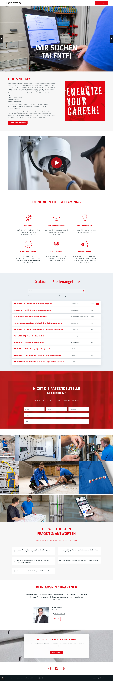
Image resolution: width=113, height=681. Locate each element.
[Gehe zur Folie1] (55, 70)
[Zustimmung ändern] (2, 678)
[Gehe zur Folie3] (58, 70)
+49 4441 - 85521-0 (59, 614)
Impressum (11, 678)
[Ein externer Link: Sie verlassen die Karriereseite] (14, 3)
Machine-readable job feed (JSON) (33, 678)
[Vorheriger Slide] (1, 39)
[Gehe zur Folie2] (56, 70)
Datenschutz (19, 678)
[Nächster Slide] (111, 39)
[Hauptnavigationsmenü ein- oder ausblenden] (56, 3)
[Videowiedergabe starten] (56, 162)
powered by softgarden (98, 678)
